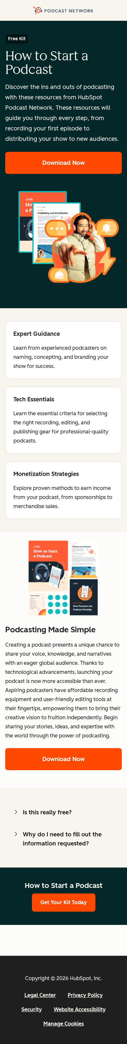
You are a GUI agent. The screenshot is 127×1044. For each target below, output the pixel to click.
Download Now (63, 162)
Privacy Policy (85, 995)
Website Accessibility (80, 1009)
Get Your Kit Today (63, 902)
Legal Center (40, 995)
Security (31, 1009)
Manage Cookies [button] (63, 1024)
